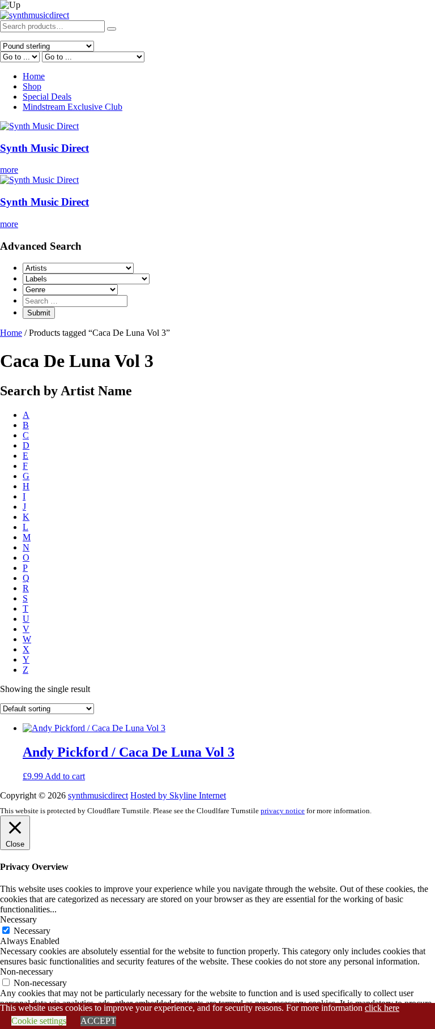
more (9, 169)
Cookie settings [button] (38, 1021)
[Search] (111, 29)
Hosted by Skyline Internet (178, 795)
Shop (32, 86)
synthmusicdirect (98, 795)
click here (382, 1008)
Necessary (32, 931)
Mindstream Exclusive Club (72, 107)
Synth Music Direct (44, 148)
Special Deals (47, 96)
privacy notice (283, 810)
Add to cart (65, 776)
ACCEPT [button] (98, 1021)
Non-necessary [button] (26, 971)
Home (34, 76)
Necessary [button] (18, 919)
